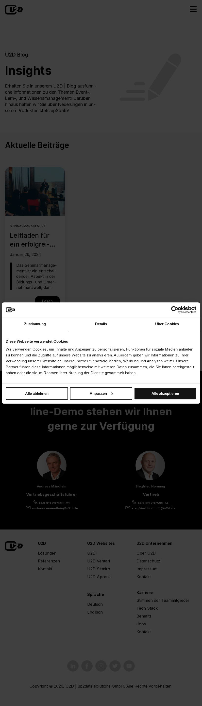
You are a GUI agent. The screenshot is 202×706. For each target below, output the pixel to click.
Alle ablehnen (37, 393)
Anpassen (98, 393)
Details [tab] (101, 324)
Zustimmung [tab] (35, 324)
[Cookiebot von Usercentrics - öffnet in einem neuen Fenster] (174, 309)
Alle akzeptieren (165, 393)
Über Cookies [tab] (167, 324)
